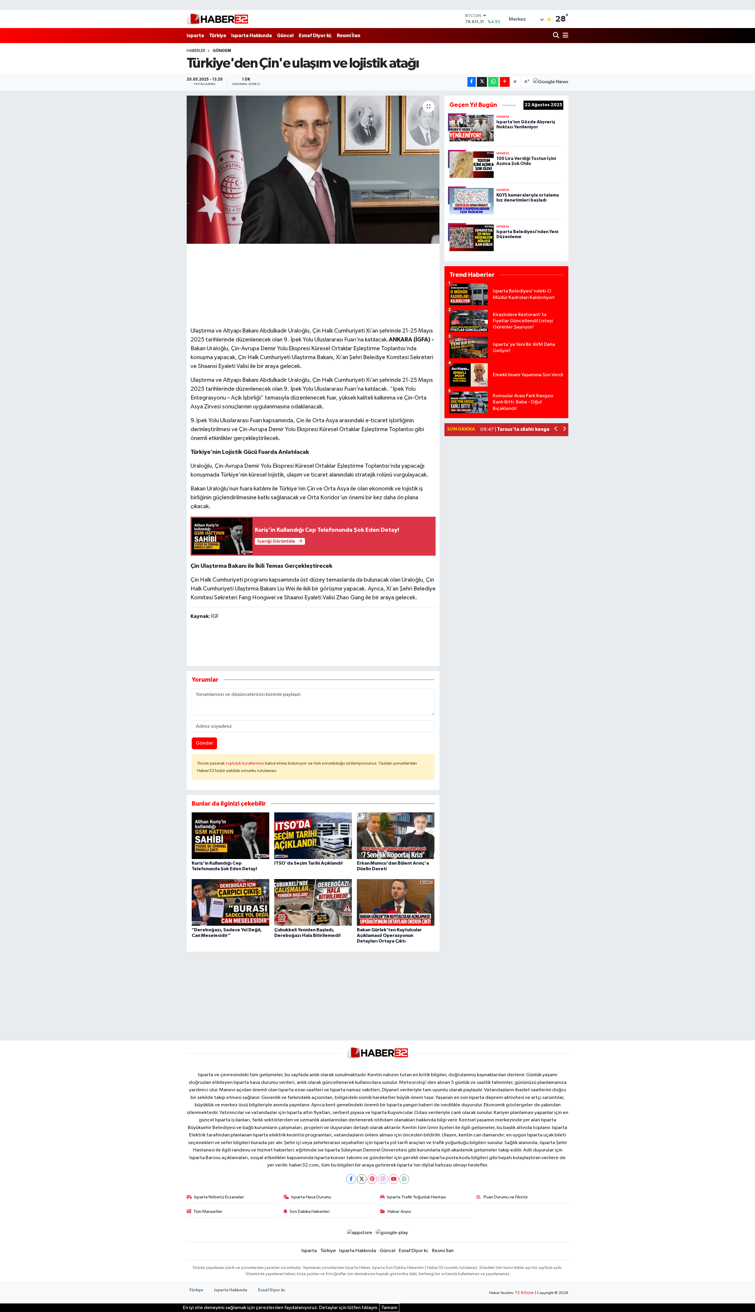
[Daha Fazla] (505, 82)
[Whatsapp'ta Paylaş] (493, 82)
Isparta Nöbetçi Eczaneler (219, 1197)
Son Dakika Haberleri (309, 1211)
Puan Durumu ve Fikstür (506, 1197)
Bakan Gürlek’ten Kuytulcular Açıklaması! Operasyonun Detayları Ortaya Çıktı (389, 935)
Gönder (204, 743)
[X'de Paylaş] (482, 82)
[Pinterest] (372, 1179)
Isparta (195, 35)
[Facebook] (351, 1179)
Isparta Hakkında (251, 35)
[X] (362, 1179)
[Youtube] (393, 1179)
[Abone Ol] (550, 82)
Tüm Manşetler (207, 1211)
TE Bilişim (524, 1293)
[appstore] (359, 1232)
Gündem (222, 51)
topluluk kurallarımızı (245, 763)
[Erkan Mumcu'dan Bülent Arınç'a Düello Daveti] (395, 835)
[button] (556, 429)
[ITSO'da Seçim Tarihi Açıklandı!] (313, 835)
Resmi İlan (348, 35)
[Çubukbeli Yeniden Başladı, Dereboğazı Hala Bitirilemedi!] (313, 902)
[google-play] (392, 1232)
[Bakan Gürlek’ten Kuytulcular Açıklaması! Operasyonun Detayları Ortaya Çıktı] (395, 902)
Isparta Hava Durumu (311, 1197)
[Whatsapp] (404, 1179)
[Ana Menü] (564, 35)
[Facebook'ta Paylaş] (471, 82)
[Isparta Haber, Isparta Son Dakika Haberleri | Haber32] (217, 19)
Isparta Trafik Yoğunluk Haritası (416, 1197)
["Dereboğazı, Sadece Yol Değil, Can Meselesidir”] (230, 902)
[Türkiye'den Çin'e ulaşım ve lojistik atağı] (313, 170)
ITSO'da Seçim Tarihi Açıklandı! (308, 863)
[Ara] (556, 35)
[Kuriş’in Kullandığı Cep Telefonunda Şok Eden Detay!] (230, 835)
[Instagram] (383, 1179)
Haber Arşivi (399, 1211)
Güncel (285, 35)
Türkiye (217, 35)
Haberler (196, 51)
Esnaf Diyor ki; (315, 35)
